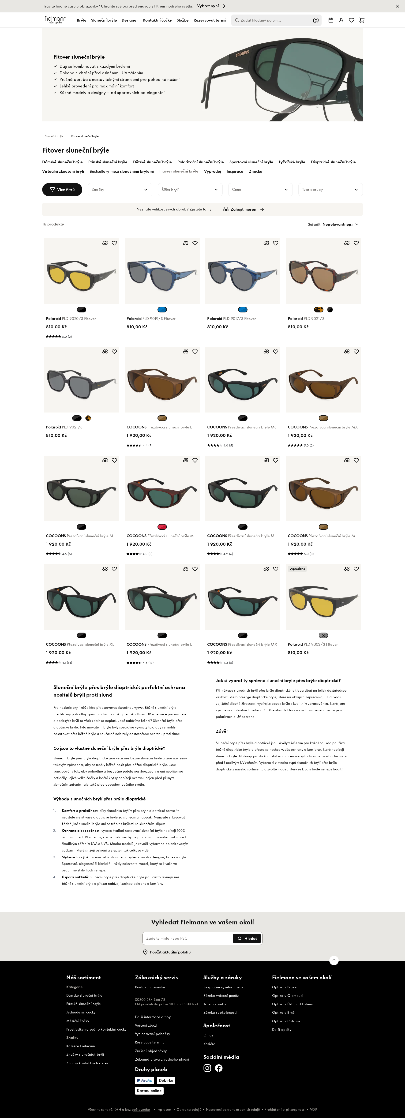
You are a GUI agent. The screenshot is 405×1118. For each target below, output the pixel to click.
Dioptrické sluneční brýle (333, 162)
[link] (202, 6)
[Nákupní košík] (362, 20)
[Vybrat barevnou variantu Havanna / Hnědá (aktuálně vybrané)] (318, 309)
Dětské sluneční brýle (152, 162)
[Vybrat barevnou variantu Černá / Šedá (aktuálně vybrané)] (77, 418)
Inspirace (235, 171)
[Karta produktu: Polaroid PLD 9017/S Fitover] (242, 289)
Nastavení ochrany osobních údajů (233, 1109)
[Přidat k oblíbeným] (114, 243)
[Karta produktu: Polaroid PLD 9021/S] (323, 289)
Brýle (81, 20)
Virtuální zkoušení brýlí (63, 171)
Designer (130, 20)
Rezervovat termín (211, 20)
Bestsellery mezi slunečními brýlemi (122, 171)
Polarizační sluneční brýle (200, 162)
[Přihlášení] (341, 20)
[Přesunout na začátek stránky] (334, 960)
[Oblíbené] (351, 20)
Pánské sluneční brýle (108, 162)
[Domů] (56, 20)
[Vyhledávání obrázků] (316, 20)
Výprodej (212, 171)
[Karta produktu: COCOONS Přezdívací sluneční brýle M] (81, 507)
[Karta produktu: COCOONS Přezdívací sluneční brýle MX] (323, 398)
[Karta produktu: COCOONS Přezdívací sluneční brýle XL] (81, 615)
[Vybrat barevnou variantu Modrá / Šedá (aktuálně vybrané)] (162, 309)
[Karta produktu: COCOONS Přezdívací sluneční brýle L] (162, 398)
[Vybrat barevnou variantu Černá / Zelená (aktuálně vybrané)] (243, 418)
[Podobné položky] (105, 243)
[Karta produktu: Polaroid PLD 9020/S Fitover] (81, 289)
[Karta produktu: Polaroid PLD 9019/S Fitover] (162, 289)
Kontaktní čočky (157, 20)
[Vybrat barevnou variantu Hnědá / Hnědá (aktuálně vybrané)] (162, 418)
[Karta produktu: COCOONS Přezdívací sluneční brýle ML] (242, 507)
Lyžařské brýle (292, 162)
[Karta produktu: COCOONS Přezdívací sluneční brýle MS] (242, 398)
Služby (183, 20)
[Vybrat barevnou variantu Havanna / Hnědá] (88, 418)
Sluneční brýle (104, 20)
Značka (255, 171)
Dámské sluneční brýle (62, 162)
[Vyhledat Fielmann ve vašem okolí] (331, 20)
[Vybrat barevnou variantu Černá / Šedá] (330, 309)
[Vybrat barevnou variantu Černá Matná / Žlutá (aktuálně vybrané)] (323, 635)
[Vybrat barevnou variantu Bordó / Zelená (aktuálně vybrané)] (162, 527)
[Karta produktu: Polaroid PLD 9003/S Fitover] (323, 615)
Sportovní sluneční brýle (251, 162)
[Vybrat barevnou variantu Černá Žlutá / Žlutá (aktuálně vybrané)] (81, 309)
